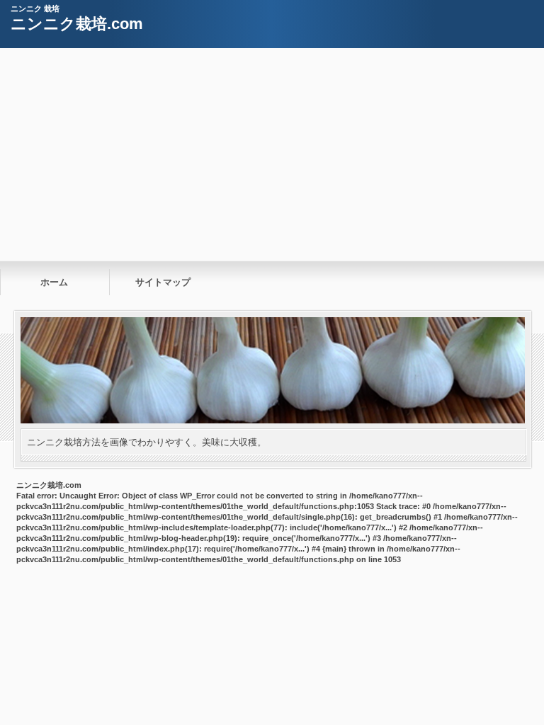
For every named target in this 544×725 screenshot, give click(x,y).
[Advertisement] (272, 154)
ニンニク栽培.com (77, 24)
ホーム (54, 282)
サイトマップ (163, 282)
